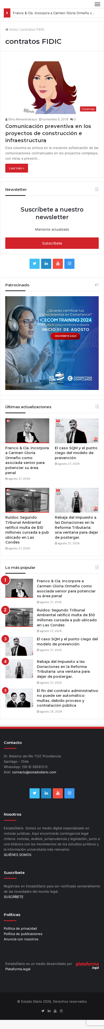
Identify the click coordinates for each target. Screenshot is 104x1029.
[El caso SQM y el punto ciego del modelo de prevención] (77, 430)
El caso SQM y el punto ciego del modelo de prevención (76, 453)
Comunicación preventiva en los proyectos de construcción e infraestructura (48, 133)
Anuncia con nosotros (21, 939)
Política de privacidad (20, 928)
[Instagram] (69, 264)
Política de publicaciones (23, 934)
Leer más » (16, 168)
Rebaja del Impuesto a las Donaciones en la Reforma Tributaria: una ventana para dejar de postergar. (76, 527)
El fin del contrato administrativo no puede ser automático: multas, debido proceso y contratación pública (67, 698)
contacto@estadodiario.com (34, 772)
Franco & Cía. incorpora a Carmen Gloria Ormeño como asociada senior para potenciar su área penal (27, 460)
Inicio (12, 29)
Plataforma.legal (17, 969)
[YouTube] (58, 264)
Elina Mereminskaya (22, 119)
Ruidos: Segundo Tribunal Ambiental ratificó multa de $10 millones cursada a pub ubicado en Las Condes (27, 530)
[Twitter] (35, 264)
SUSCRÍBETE (13, 897)
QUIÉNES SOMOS (17, 855)
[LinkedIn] (46, 264)
